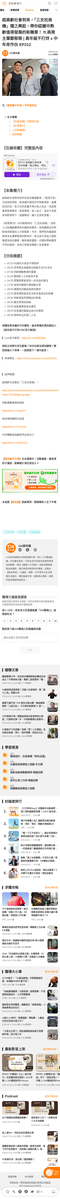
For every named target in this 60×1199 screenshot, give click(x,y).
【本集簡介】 (19, 125)
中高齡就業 (34, 532)
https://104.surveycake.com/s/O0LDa (37, 358)
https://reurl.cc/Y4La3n (14, 426)
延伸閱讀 (17, 134)
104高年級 (9, 532)
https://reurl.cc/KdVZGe (14, 443)
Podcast (29, 10)
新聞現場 (14, 10)
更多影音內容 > (50, 1049)
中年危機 (21, 532)
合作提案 (29, 1176)
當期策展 (44, 10)
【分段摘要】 (19, 130)
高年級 (15, 502)
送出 (30, 650)
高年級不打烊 (12, 459)
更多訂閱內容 (51, 887)
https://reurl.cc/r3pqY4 (14, 410)
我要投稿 (12, 1176)
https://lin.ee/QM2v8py (34, 338)
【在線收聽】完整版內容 (25, 121)
